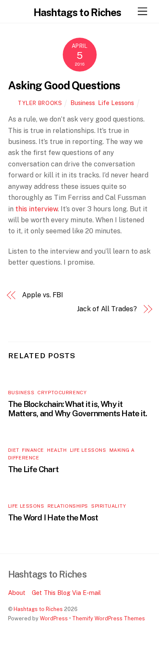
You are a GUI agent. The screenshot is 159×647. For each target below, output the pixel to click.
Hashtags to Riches (38, 609)
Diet (13, 450)
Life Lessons (116, 102)
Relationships (67, 506)
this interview (36, 209)
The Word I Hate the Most (53, 517)
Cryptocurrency (61, 392)
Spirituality (108, 506)
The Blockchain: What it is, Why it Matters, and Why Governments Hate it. (77, 408)
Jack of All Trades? (107, 309)
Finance (33, 450)
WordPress (54, 618)
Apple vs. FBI (42, 295)
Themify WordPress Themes (108, 618)
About (16, 592)
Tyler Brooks (40, 103)
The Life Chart (33, 469)
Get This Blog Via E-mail (66, 592)
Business (82, 102)
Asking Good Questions (64, 85)
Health (57, 450)
